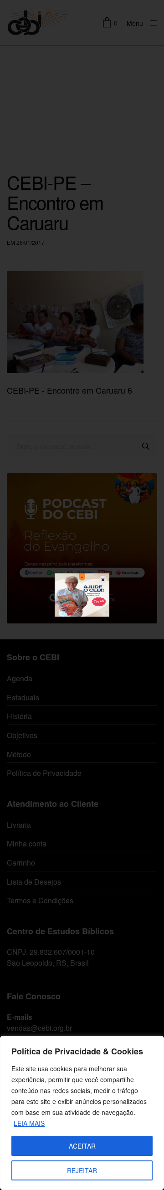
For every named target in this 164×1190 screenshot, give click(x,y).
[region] (82, 1113)
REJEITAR (82, 1170)
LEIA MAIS (29, 1123)
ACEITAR (82, 1145)
